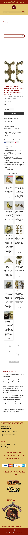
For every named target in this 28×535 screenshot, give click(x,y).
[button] (9, 121)
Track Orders (18, 348)
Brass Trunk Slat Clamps (10, 98)
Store (5, 96)
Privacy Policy (20, 526)
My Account (10, 348)
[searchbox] (14, 35)
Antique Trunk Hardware (15, 96)
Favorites (9, 354)
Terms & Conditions (8, 526)
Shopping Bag (18, 354)
